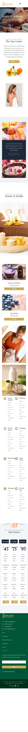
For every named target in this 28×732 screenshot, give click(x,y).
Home (22, 24)
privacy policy (18, 671)
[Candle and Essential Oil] (14, 365)
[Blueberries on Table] (14, 295)
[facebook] (10, 685)
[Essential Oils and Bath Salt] (14, 264)
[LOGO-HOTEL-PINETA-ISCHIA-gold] (8, 2)
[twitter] (12, 685)
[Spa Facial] (14, 326)
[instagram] (17, 685)
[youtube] (15, 685)
